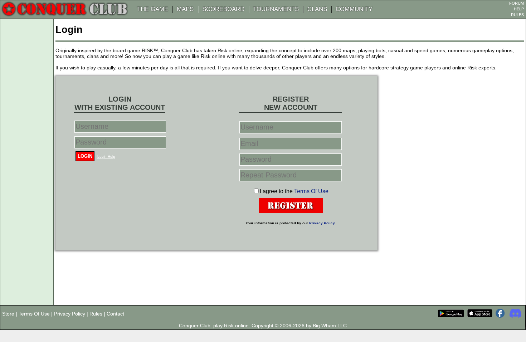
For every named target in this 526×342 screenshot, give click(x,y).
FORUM (516, 3)
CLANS (317, 9)
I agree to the (294, 191)
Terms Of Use (311, 191)
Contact (115, 314)
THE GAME (152, 9)
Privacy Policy (322, 223)
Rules (95, 314)
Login (85, 156)
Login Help (106, 156)
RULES (517, 15)
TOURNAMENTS (276, 9)
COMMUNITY (354, 9)
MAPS (185, 9)
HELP (519, 9)
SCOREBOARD (223, 9)
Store (8, 314)
